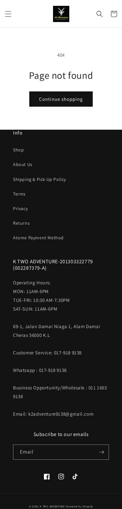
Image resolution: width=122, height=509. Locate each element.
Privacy (20, 208)
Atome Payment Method (38, 238)
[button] (8, 14)
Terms (19, 194)
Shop (18, 150)
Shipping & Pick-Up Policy (39, 179)
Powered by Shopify (79, 506)
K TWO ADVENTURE (52, 506)
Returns (21, 223)
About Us (23, 164)
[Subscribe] (101, 452)
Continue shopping (61, 99)
